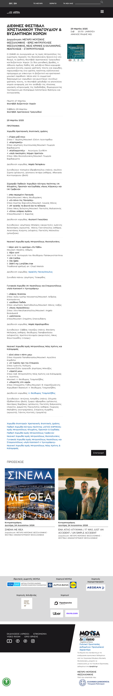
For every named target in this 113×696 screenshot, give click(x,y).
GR (10, 3)
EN (15, 3)
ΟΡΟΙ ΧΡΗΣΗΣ (31, 636)
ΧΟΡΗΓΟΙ (52, 3)
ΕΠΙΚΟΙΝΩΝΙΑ (40, 634)
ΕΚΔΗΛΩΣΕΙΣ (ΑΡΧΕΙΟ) (18, 634)
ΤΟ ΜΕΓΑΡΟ (38, 3)
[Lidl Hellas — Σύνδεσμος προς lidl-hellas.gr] (69, 584)
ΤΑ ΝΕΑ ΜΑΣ (68, 3)
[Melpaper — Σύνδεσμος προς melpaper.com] (81, 584)
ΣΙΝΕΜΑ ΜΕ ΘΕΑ (14, 529)
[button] (6, 682)
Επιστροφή (98, 453)
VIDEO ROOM (13, 636)
